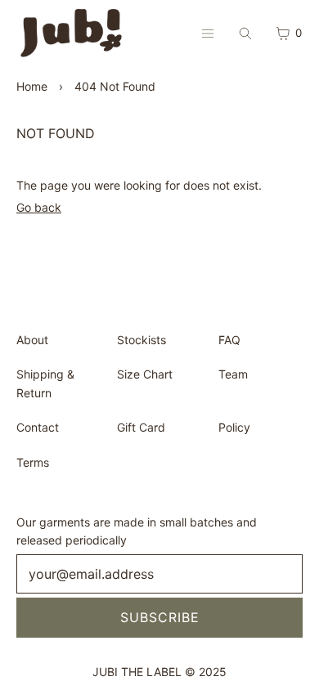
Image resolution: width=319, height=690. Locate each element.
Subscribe (160, 617)
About (32, 340)
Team (233, 374)
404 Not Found (114, 86)
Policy (234, 427)
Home (31, 86)
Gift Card (141, 427)
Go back (38, 207)
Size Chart (145, 374)
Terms (32, 462)
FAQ (229, 340)
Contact (37, 427)
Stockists (141, 340)
